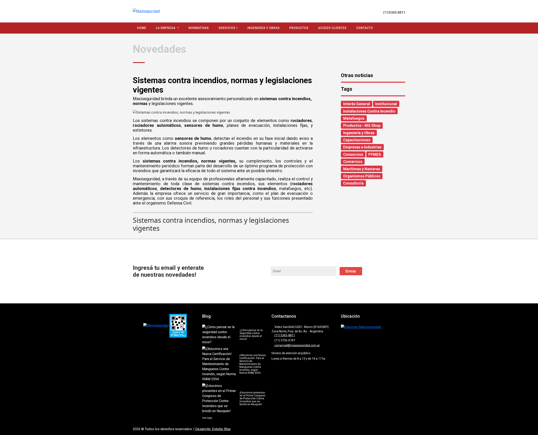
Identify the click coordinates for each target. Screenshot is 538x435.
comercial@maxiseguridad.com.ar (297, 345)
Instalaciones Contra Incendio (369, 111)
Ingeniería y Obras (263, 28)
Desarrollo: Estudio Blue (213, 429)
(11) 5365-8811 (284, 335)
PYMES (374, 154)
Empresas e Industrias (362, 147)
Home (141, 28)
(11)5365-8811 (394, 12)
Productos (299, 28)
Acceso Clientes (332, 28)
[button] (529, 400)
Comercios (352, 161)
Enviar (350, 271)
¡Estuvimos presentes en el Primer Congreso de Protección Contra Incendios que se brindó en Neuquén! (252, 398)
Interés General (356, 104)
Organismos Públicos (361, 176)
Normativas (199, 28)
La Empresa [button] (166, 28)
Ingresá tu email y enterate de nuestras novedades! (168, 271)
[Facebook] (354, 12)
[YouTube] (379, 12)
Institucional (386, 104)
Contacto (364, 28)
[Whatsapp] (348, 12)
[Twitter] (372, 12)
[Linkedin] (366, 12)
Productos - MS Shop (361, 125)
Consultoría (353, 183)
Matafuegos (353, 118)
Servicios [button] (227, 28)
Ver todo (207, 418)
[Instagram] (360, 12)
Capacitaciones (356, 140)
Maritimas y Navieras (361, 169)
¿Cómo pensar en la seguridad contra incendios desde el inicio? (251, 335)
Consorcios (353, 154)
